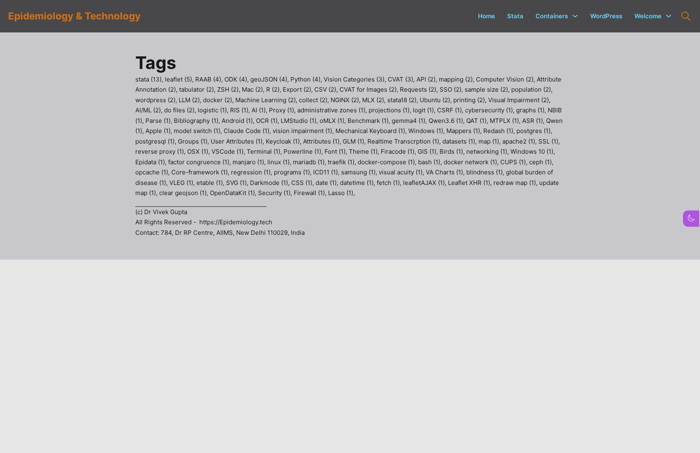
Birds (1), (453, 151)
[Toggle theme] (691, 218)
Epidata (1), (151, 162)
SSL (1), (549, 141)
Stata (515, 16)
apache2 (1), (520, 141)
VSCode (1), (229, 151)
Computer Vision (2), (506, 79)
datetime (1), (358, 183)
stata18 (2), (403, 100)
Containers (552, 16)
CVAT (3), (402, 79)
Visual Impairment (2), (519, 100)
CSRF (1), (451, 110)
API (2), (427, 79)
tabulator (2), (198, 89)
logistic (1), (214, 110)
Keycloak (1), (284, 141)
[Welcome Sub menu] (669, 16)
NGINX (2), (346, 100)
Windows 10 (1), (532, 151)
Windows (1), (427, 131)
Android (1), (239, 121)
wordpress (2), (157, 100)
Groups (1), (194, 141)
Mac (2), (254, 89)
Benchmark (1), (370, 121)
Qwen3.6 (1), (447, 121)
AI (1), (260, 110)
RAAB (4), (209, 79)
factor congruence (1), (200, 162)
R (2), (274, 89)
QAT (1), (478, 121)
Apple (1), (159, 131)
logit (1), (425, 110)
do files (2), (181, 110)
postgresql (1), (156, 141)
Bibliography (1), (198, 121)
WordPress (606, 16)
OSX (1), (199, 151)
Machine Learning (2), (267, 100)
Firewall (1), (311, 193)
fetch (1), (390, 183)
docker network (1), (472, 162)
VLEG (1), (182, 183)
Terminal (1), (265, 151)
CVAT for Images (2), (369, 89)
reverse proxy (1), (161, 151)
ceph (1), (541, 162)
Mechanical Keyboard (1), (371, 131)
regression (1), (252, 172)
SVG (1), (238, 183)
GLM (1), (355, 141)
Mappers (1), (464, 131)
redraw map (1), (516, 183)
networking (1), (488, 151)
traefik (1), (343, 162)
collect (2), (315, 100)
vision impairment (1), (304, 131)
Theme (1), (365, 151)
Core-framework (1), (201, 172)
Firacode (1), (399, 151)
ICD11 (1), (327, 172)
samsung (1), (360, 172)
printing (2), (470, 100)
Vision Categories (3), (356, 79)
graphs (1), (532, 110)
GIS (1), (429, 151)
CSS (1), (303, 183)
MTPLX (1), (506, 121)
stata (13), (150, 79)
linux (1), (280, 162)
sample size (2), (488, 89)
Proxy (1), (283, 110)
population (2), (532, 89)
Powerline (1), (304, 151)
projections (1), (391, 110)
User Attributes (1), (238, 141)
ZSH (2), (229, 89)
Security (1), (276, 193)
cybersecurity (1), (490, 110)
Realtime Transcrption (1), (404, 141)
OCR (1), (268, 121)
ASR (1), (534, 121)
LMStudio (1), (300, 121)
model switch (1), (199, 131)
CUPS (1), (514, 162)
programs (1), (293, 172)
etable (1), (211, 183)
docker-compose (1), (388, 162)
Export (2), (298, 89)
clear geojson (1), (184, 193)
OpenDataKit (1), (234, 193)
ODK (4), (237, 79)
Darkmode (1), (270, 183)
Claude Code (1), (248, 131)
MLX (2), (374, 100)
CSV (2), (326, 89)
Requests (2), (420, 89)
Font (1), (336, 151)
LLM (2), (191, 100)
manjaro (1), (250, 162)
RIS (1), (241, 110)
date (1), (328, 183)
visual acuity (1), (402, 172)
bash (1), (431, 162)
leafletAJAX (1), (425, 183)
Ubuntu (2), (436, 100)
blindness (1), (486, 172)
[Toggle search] (686, 16)
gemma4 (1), (410, 121)
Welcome (648, 16)
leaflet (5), (180, 79)
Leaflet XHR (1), (470, 183)
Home (486, 16)
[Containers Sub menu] (575, 16)
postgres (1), (534, 131)
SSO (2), (452, 89)
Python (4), (307, 79)
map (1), (490, 141)
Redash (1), (499, 131)
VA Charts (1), (446, 172)
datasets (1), (460, 141)
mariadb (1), (310, 162)
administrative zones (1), (333, 110)
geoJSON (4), (270, 79)
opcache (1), (153, 172)
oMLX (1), (334, 121)
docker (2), (219, 100)
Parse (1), (159, 121)
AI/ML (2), (149, 110)
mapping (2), (457, 79)
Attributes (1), (323, 141)
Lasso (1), (341, 193)
